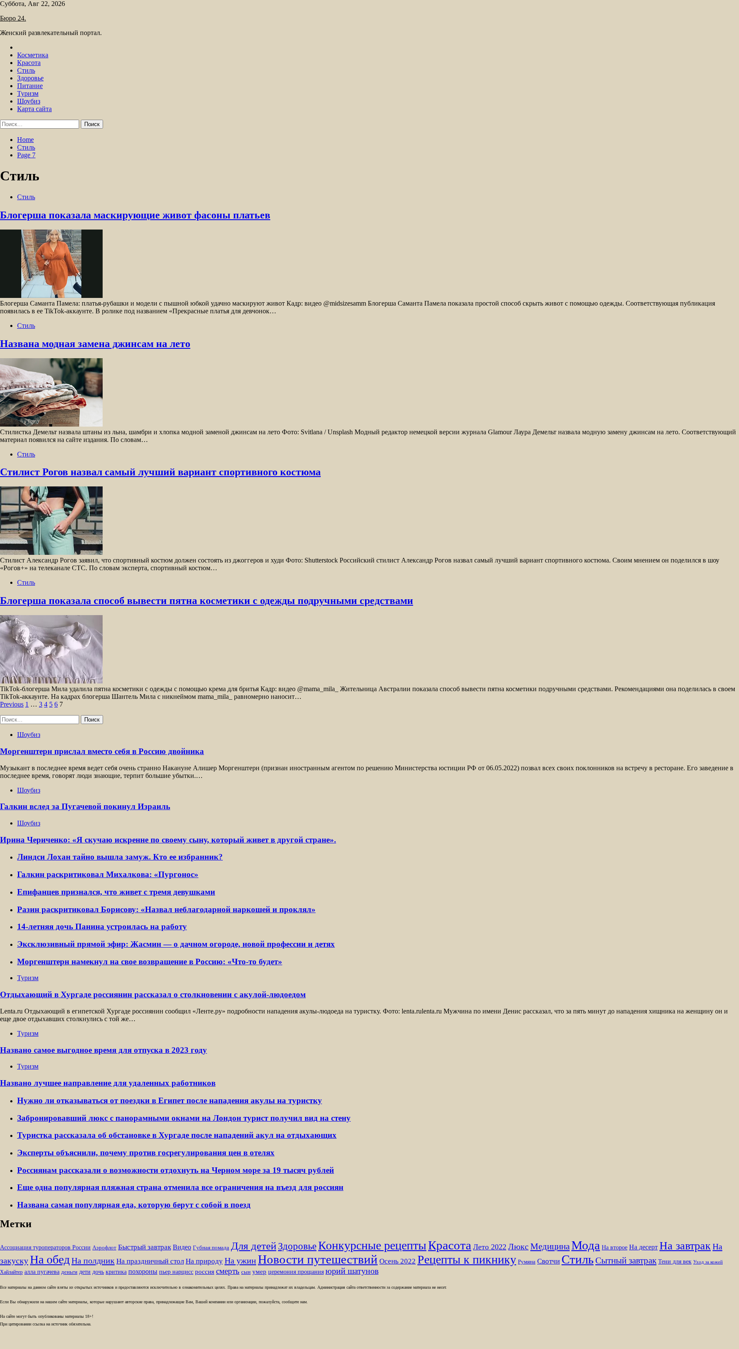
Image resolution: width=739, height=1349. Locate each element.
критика (116, 1272)
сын (246, 1272)
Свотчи (548, 1261)
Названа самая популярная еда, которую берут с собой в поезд (134, 1204)
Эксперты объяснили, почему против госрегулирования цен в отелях (146, 1152)
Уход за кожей (708, 1262)
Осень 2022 (397, 1261)
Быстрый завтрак (144, 1247)
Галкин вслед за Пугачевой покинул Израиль (85, 806)
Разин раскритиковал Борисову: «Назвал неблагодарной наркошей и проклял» (166, 909)
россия (204, 1271)
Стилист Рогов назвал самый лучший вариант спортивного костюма (160, 471)
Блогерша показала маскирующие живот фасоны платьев (135, 215)
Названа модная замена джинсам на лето (95, 343)
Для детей (253, 1246)
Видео (182, 1247)
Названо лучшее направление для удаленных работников (108, 1082)
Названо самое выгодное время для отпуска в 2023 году (103, 1050)
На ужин (240, 1260)
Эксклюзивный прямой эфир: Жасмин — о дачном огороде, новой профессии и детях (176, 944)
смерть (227, 1271)
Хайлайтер (11, 1272)
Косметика (32, 55)
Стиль (26, 70)
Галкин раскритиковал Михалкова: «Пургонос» (107, 874)
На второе (614, 1247)
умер (259, 1271)
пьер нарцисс (176, 1271)
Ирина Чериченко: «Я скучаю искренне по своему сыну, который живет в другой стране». (168, 839)
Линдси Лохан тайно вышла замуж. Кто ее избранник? (120, 856)
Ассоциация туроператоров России (45, 1247)
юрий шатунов (351, 1271)
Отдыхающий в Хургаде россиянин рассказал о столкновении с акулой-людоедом (153, 994)
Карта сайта (34, 108)
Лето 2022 (489, 1247)
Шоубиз (28, 101)
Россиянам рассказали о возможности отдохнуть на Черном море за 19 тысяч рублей (175, 1170)
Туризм (27, 93)
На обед (50, 1259)
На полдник (93, 1260)
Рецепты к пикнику (466, 1259)
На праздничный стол (150, 1261)
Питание (30, 85)
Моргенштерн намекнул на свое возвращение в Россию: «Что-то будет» (149, 961)
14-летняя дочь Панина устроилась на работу (102, 926)
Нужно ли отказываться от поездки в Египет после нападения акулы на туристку (169, 1100)
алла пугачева (41, 1272)
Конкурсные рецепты (372, 1245)
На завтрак (685, 1245)
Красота (29, 62)
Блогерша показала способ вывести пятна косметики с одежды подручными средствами (206, 600)
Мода (585, 1245)
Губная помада (211, 1248)
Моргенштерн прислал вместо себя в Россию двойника (102, 751)
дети (85, 1272)
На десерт (643, 1247)
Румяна (526, 1262)
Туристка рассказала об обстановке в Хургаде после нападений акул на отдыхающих (177, 1135)
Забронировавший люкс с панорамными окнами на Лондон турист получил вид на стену (184, 1117)
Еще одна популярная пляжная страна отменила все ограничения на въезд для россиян (180, 1187)
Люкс (518, 1246)
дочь (98, 1272)
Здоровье (30, 78)
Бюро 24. (13, 18)
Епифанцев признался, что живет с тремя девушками (116, 891)
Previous (12, 704)
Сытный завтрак (625, 1260)
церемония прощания (296, 1272)
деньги (69, 1272)
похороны (142, 1271)
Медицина (550, 1246)
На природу (204, 1261)
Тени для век (675, 1261)
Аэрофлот (104, 1248)
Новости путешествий (318, 1259)
